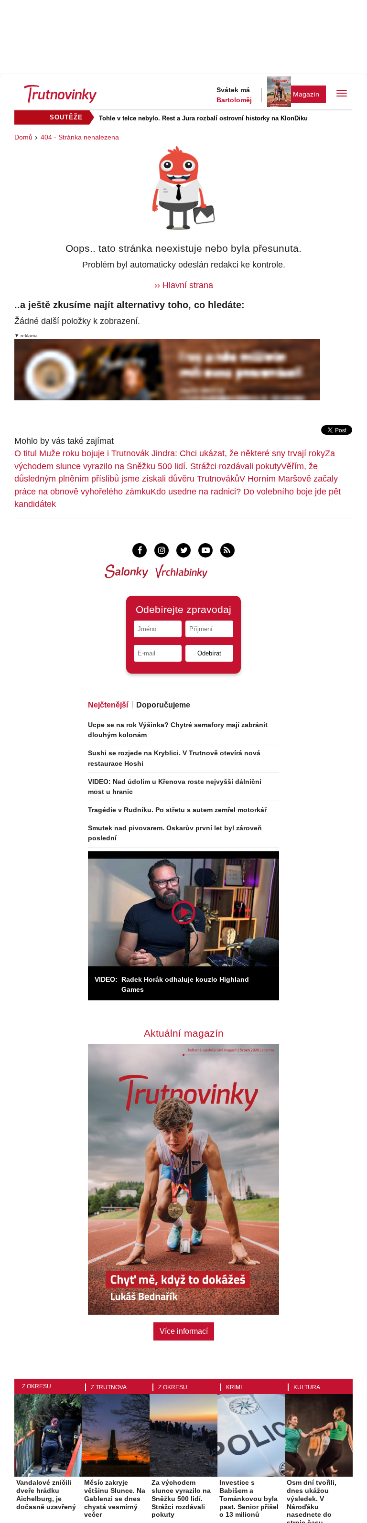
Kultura (306, 1387)
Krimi (234, 1387)
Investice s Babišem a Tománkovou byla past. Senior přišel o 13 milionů (249, 1498)
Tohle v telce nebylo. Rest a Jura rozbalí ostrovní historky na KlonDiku (203, 118)
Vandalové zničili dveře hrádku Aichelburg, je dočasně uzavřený (46, 1494)
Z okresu (36, 1386)
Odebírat (209, 653)
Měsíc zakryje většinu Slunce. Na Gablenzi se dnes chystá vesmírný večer (114, 1498)
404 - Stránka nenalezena (80, 137)
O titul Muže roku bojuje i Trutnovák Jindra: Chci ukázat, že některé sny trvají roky (169, 453)
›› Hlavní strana (183, 285)
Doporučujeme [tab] (163, 705)
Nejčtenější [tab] (108, 705)
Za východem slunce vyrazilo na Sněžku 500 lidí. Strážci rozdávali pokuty (181, 1498)
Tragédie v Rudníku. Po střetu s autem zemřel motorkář (177, 810)
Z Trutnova (109, 1387)
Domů (23, 137)
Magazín (306, 94)
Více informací (184, 1331)
